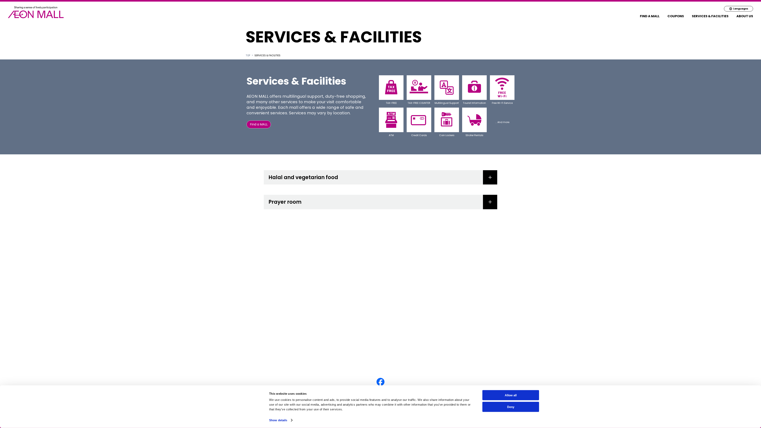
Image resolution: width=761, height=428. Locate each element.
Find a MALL (650, 16)
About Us (744, 16)
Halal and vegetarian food (303, 177)
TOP (248, 55)
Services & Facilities (710, 16)
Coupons (675, 16)
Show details (278, 420)
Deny (510, 407)
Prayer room (285, 201)
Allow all (511, 395)
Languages (740, 8)
